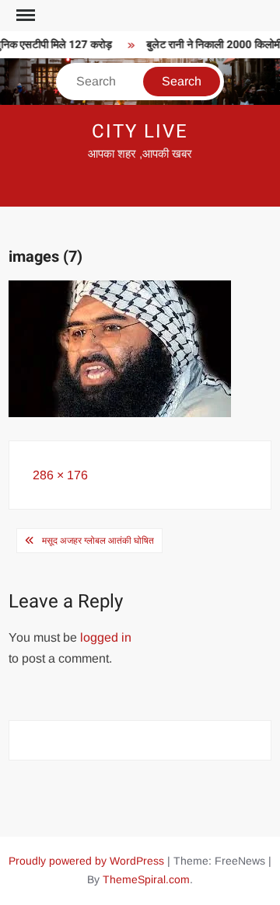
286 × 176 (60, 475)
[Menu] (24, 15)
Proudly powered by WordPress (86, 861)
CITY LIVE (139, 131)
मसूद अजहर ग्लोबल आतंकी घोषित (98, 540)
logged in (105, 637)
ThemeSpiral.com (146, 879)
